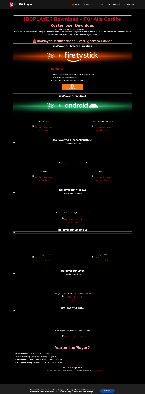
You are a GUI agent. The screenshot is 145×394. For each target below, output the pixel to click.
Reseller (116, 4)
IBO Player (25, 4)
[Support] (99, 371)
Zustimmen (107, 391)
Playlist (100, 4)
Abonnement (87, 4)
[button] (78, 4)
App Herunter (128, 4)
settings (90, 392)
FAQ (108, 4)
